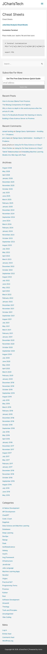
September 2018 (8, 428)
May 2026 (6, 171)
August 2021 (7, 319)
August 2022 (7, 277)
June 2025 (6, 196)
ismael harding (7, 131)
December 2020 (8, 340)
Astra (40, 649)
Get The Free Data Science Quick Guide (23, 79)
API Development (8, 512)
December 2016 (8, 470)
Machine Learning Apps (11, 571)
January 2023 (7, 263)
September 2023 (8, 242)
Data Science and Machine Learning (15, 526)
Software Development (10, 600)
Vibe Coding (6, 617)
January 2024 (7, 231)
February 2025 (7, 203)
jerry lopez (6, 138)
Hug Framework (8, 557)
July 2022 (6, 280)
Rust (4, 596)
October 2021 (7, 312)
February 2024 (7, 228)
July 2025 (6, 192)
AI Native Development (10, 508)
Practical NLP (7, 582)
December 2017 (8, 446)
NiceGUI (5, 575)
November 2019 (8, 386)
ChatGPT (5, 515)
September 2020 (8, 351)
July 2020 (6, 358)
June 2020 (6, 361)
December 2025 (8, 182)
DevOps (5, 536)
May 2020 (6, 365)
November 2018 (8, 421)
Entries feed (6, 634)
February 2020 (7, 375)
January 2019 (7, 414)
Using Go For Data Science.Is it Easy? (28, 145)
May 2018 (6, 435)
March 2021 (6, 330)
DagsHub (5, 522)
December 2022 (8, 266)
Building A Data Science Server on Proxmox (18, 118)
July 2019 (5, 400)
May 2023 (6, 252)
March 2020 (6, 372)
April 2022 (6, 291)
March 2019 (6, 407)
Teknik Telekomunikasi (10, 152)
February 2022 (7, 298)
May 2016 (6, 495)
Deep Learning (7, 533)
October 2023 (7, 238)
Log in (4, 630)
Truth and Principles (9, 610)
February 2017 (7, 463)
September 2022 (8, 273)
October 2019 (7, 389)
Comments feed (8, 637)
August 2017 (7, 453)
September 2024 (8, 217)
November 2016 (8, 474)
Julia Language (7, 568)
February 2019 (7, 411)
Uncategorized (7, 614)
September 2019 (8, 393)
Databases (6, 529)
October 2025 (7, 189)
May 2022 (6, 287)
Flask (4, 543)
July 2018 (5, 432)
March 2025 (6, 199)
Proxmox (5, 589)
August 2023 (7, 245)
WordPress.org (7, 641)
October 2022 (7, 270)
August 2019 (7, 397)
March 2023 (6, 259)
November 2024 (8, 213)
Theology (5, 607)
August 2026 (7, 168)
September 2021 (8, 316)
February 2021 (7, 333)
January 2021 (7, 337)
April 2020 (6, 368)
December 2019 (8, 382)
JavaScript (6, 564)
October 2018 (7, 425)
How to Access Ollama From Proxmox (16, 101)
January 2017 (7, 467)
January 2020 (7, 379)
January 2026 (7, 178)
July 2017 (5, 456)
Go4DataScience (8, 547)
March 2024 (6, 224)
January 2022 (7, 302)
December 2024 (8, 210)
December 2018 (8, 418)
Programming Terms (9, 585)
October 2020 (7, 347)
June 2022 (6, 284)
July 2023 (6, 249)
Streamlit (5, 603)
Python (5, 593)
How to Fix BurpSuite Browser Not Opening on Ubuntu (22, 115)
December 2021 (8, 305)
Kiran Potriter (7, 148)
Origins (4, 578)
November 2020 (8, 344)
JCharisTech (12, 3)
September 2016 (8, 481)
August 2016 (7, 484)
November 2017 (8, 449)
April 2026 (6, 175)
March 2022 (6, 294)
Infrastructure (7, 561)
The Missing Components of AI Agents (16, 105)
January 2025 (7, 207)
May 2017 (6, 460)
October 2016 (7, 477)
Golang (5, 550)
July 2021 (5, 323)
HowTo (4, 554)
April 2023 (6, 256)
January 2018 (7, 442)
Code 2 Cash (7, 519)
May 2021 (6, 326)
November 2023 (8, 235)
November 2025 (8, 185)
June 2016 (6, 492)
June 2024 (6, 221)
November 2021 (8, 309)
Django (5, 540)
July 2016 (5, 488)
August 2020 (7, 354)
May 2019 (6, 404)
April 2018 (6, 439)
